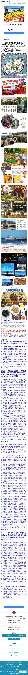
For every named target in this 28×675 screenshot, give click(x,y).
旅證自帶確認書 (14, 645)
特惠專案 (14, 3)
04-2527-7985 (16, 627)
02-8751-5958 (16, 620)
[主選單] (25, 2)
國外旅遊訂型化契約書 (14, 652)
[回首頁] (6, 1)
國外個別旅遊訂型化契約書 (14, 648)
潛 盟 (14, 638)
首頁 (10, 3)
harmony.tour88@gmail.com (16, 669)
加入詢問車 (14, 32)
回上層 (14, 607)
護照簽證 (7, 635)
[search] (22, 2)
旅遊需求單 (20, 635)
